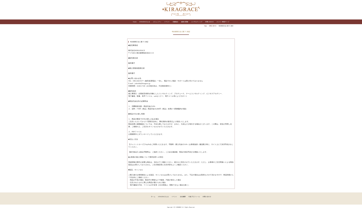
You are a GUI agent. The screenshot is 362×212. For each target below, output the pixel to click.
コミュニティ (157, 22)
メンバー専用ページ (222, 22)
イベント (167, 22)
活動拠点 (175, 22)
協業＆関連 (184, 22)
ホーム (153, 197)
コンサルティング (196, 22)
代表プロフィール (194, 197)
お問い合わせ (209, 22)
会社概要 (183, 197)
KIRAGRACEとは (144, 22)
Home (135, 22)
